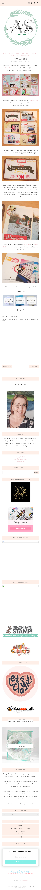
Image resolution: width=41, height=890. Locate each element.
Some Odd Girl (31, 53)
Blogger (25, 880)
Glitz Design (8, 53)
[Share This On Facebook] (18, 310)
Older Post (34, 366)
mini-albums (20, 831)
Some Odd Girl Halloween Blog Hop (20, 721)
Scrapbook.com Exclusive (20, 828)
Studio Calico (25, 55)
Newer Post (7, 366)
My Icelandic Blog (20, 459)
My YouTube (20, 456)
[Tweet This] (21, 310)
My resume (20, 461)
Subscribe (20, 862)
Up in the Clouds (20, 746)
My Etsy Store (20, 458)
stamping (15, 55)
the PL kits (26, 244)
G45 (20, 837)
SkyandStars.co (20, 888)
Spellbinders (20, 834)
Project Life (19, 53)
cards (20, 826)
